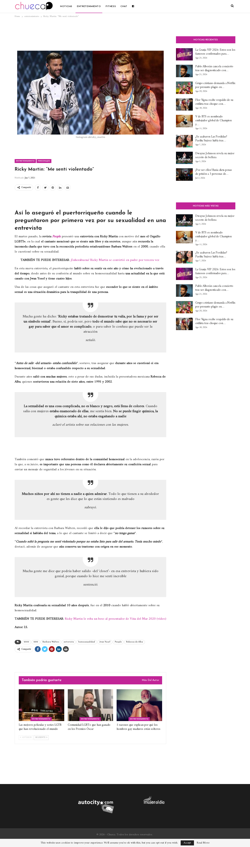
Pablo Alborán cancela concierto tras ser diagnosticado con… (214, 68)
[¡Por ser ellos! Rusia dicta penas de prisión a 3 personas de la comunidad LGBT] (184, 174)
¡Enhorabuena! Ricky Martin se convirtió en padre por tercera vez (115, 260)
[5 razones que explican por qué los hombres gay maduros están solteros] (139, 705)
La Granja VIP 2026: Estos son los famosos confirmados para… (215, 52)
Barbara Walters (51, 642)
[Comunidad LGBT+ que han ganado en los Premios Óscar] (90, 705)
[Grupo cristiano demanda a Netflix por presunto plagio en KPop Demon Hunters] (184, 88)
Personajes (44, 161)
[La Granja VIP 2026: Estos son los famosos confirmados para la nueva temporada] (184, 54)
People (118, 642)
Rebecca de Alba (134, 642)
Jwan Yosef (104, 642)
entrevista (69, 642)
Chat (124, 6)
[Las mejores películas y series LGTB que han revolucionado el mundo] (41, 705)
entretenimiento (89, 6)
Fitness (111, 6)
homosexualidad (86, 642)
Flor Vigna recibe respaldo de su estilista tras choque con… (214, 102)
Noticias (66, 6)
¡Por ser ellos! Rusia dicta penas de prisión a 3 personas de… (213, 172)
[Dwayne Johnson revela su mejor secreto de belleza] (184, 158)
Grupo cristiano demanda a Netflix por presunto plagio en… (215, 85)
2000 (26, 642)
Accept (187, 842)
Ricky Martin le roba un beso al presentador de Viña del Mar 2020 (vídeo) (115, 619)
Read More (203, 843)
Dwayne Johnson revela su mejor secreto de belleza (214, 155)
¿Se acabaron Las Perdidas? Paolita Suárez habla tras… (211, 138)
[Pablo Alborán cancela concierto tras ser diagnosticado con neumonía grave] (184, 71)
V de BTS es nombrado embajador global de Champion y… (213, 120)
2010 (36, 642)
